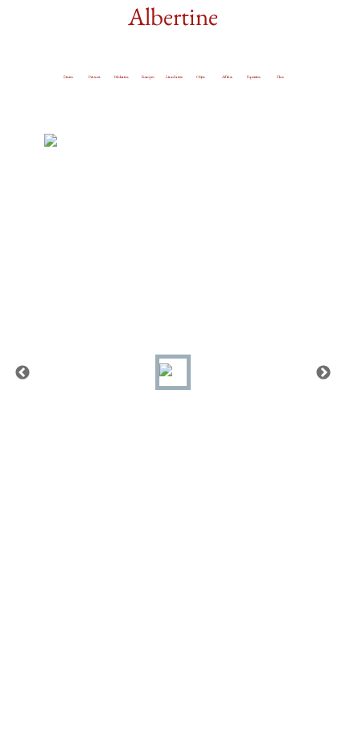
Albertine (173, 16)
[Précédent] (22, 372)
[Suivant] (323, 372)
